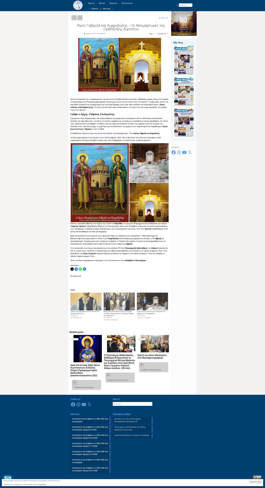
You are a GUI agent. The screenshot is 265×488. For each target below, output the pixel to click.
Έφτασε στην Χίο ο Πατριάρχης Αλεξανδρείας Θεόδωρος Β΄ (127, 420)
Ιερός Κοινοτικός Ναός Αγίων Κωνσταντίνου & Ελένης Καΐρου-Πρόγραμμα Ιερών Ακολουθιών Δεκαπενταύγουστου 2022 (85, 370)
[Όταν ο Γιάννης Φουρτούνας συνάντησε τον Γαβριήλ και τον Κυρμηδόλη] (152, 301)
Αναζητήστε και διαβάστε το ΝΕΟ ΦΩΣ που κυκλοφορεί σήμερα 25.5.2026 (90, 436)
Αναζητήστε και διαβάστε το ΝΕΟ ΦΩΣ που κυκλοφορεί (90, 461)
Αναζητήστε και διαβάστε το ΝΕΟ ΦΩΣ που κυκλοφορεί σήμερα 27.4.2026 (90, 452)
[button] (100, 182)
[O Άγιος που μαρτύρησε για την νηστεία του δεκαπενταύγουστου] (86, 301)
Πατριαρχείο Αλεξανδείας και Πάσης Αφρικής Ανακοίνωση (130, 428)
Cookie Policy (42, 484)
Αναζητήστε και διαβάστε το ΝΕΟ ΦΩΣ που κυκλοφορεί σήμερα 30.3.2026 (90, 469)
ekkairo (88, 34)
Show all (164, 18)
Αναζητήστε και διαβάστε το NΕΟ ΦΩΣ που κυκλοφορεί (90, 420)
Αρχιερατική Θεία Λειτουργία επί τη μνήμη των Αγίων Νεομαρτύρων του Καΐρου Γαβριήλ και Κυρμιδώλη (119, 313)
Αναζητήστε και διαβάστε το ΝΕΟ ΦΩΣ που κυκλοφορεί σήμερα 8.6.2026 (90, 428)
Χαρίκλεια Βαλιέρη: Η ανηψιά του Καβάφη (131, 435)
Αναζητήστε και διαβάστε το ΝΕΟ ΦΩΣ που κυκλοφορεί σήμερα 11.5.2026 (90, 444)
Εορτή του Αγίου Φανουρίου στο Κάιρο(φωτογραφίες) (152, 356)
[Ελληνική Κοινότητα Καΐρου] (78, 5)
